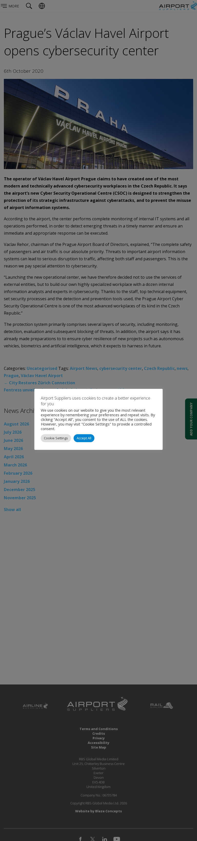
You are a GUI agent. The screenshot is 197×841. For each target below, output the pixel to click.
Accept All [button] (84, 438)
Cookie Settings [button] (56, 438)
